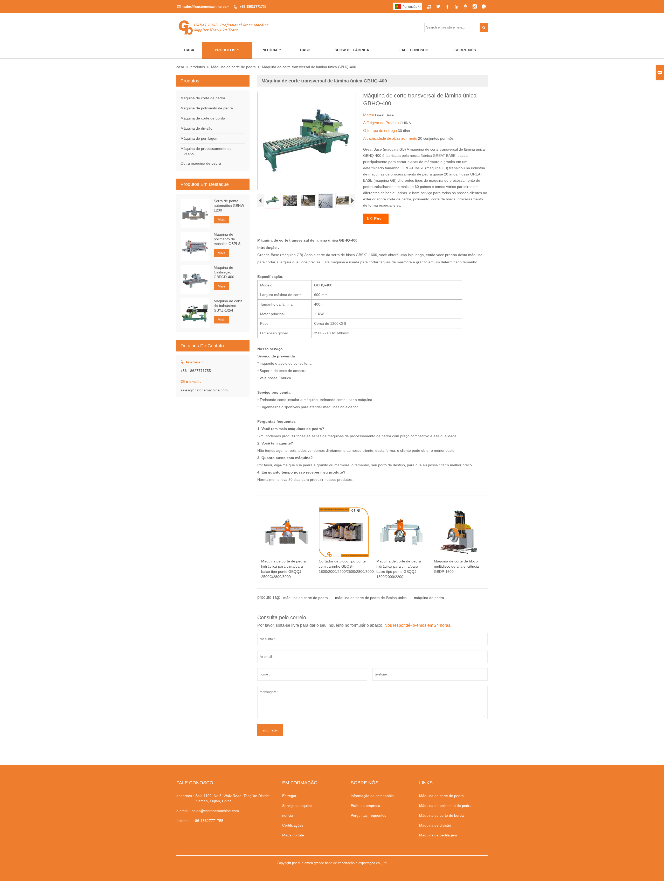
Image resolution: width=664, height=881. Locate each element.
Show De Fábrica (352, 50)
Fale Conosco (413, 50)
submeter (270, 730)
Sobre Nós (465, 50)
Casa (189, 50)
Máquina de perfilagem (199, 138)
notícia (287, 815)
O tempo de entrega (380, 130)
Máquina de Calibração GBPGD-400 (224, 272)
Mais (221, 219)
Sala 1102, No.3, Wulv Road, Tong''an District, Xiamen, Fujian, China (233, 798)
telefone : (184, 821)
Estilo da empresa (365, 806)
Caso (305, 50)
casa (180, 67)
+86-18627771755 (253, 7)
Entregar (289, 796)
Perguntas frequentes (368, 815)
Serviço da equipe (297, 806)
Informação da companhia (372, 796)
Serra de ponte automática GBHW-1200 (229, 205)
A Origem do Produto (381, 123)
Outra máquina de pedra (201, 163)
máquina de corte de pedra (305, 598)
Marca (369, 115)
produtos (197, 67)
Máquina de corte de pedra (233, 67)
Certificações (292, 825)
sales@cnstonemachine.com (206, 7)
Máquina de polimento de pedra (207, 108)
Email (376, 218)
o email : (183, 811)
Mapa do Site (293, 835)
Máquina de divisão (196, 128)
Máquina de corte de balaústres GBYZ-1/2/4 (228, 305)
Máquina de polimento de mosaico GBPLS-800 (228, 239)
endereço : (185, 796)
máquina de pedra (429, 598)
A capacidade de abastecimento (390, 138)
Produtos (225, 50)
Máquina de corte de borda (203, 118)
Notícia (270, 50)
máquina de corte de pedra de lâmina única (371, 598)
